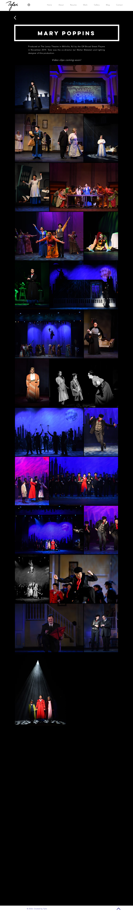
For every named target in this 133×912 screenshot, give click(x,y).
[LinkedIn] (29, 5)
